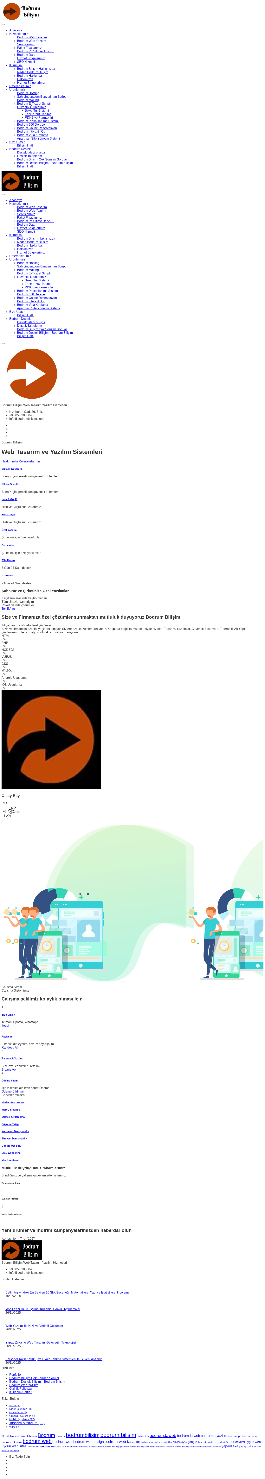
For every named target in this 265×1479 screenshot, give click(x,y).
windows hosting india (138, 1446)
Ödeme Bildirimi (13, 1091)
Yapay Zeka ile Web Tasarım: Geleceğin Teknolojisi (40, 1342)
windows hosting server (184, 1446)
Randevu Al (10, 1047)
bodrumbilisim (83, 1435)
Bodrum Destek (20, 149)
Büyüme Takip (10, 1124)
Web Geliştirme (11, 1109)
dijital (170, 1442)
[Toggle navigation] (3, 24)
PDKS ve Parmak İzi (39, 117)
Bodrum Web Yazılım (31, 40)
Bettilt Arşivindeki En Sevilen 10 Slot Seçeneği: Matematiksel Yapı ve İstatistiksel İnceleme (67, 1292)
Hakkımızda (25, 79)
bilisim (33, 1436)
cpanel (164, 1442)
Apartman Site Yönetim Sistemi (38, 138)
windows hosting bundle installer (88, 1446)
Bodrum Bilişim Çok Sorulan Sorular (42, 159)
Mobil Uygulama (22, 1419)
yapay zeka (246, 1446)
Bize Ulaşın (17, 142)
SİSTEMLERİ (238, 1442)
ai (3, 1436)
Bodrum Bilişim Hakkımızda (36, 68)
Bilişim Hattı (25, 145)
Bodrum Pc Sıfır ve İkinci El (35, 51)
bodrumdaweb (163, 1435)
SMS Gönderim (11, 1152)
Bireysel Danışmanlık (14, 1138)
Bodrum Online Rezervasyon (37, 128)
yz (255, 1446)
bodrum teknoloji (12, 1442)
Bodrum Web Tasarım (32, 37)
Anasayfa (15, 30)
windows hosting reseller (161, 1446)
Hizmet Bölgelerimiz (31, 58)
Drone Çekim (18, 1412)
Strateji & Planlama (13, 1116)
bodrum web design (88, 1442)
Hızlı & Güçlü (9, 499)
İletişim (6, 1025)
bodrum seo (249, 1436)
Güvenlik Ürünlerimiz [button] (31, 107)
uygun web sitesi (14, 1446)
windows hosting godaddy (115, 1446)
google (192, 1442)
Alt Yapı (14, 1405)
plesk (222, 1442)
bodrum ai (60, 1436)
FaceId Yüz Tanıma (38, 114)
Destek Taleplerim (29, 156)
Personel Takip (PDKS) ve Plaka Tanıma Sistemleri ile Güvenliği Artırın (53, 1359)
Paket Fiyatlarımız (29, 47)
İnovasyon (14, 1450)
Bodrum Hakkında (29, 75)
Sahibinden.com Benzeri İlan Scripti (41, 96)
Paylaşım (7, 1036)
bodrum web (37, 1441)
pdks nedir (208, 1442)
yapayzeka (230, 1446)
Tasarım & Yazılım (12, 1058)
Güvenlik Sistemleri (22, 1416)
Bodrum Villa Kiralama (32, 135)
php (216, 1442)
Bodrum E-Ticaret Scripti (34, 103)
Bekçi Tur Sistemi (37, 110)
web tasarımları (64, 1446)
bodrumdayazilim (214, 1436)
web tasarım (48, 1446)
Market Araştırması (13, 1102)
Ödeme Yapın (10, 1080)
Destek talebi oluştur (31, 152)
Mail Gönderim (10, 1160)
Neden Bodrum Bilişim (32, 72)
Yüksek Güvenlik (12, 468)
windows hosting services (209, 1446)
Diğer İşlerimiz (21, 1408)
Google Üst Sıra (11, 1145)
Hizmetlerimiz (18, 33)
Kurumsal (16, 65)
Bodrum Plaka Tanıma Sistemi (38, 121)
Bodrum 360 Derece (31, 124)
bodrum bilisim (118, 1435)
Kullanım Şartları (20, 1392)
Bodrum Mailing (28, 100)
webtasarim (33, 1446)
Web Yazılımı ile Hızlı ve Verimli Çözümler (34, 1325)
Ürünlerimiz (17, 89)
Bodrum (46, 1435)
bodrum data (143, 1436)
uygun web (253, 1442)
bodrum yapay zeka (150, 1442)
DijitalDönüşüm (180, 1442)
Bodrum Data (26, 54)
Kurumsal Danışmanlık (15, 1131)
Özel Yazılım (9, 530)
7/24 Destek (8, 560)
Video (14, 1427)
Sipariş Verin (10, 1069)
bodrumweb (62, 1441)
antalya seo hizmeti (17, 1436)
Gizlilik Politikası (20, 1388)
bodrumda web (188, 1436)
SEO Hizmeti (26, 61)
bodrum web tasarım (122, 1441)
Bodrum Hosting (28, 93)
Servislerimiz (26, 44)
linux (200, 1442)
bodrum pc (234, 1436)
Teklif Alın (8, 608)
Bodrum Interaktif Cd (31, 131)
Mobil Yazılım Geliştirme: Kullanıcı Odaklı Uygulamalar (42, 1309)
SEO (229, 1442)
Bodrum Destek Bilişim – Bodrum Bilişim (45, 163)
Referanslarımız (20, 86)
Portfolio (15, 1374)
